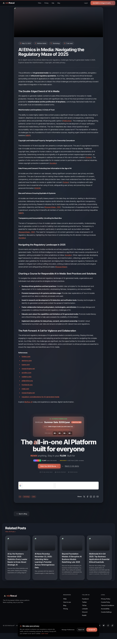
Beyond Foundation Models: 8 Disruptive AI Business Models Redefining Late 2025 (72, 558)
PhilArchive (67, 121)
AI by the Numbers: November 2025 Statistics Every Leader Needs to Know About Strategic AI (17, 559)
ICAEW (37, 188)
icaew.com (26, 365)
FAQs (39, 3)
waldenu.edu (26, 377)
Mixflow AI (28, 402)
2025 (33, 496)
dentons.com (27, 361)
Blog (58, 3)
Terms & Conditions (107, 605)
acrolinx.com (26, 373)
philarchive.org (27, 381)
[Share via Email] (97, 496)
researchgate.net (28, 369)
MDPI (28, 135)
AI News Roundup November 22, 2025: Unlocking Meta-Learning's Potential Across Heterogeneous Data (44, 561)
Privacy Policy (105, 599)
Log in (86, 3)
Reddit (84, 615)
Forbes (88, 157)
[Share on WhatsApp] (94, 496)
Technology (26, 496)
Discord (84, 612)
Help (53, 3)
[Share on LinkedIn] (91, 496)
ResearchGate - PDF (52, 207)
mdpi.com (25, 389)
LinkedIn (85, 609)
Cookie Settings (106, 612)
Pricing (46, 3)
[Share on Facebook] (87, 496)
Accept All (92, 629)
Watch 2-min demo (72, 466)
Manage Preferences (68, 629)
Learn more (44, 633)
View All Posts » (10, 531)
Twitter (84, 602)
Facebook (85, 599)
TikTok (84, 605)
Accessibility (105, 609)
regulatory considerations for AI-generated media (40, 397)
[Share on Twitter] (84, 496)
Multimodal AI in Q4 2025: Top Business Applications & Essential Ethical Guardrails (99, 558)
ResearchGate (61, 267)
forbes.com (26, 356)
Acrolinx (53, 163)
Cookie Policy (105, 602)
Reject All (81, 629)
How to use (67, 602)
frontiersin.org (27, 385)
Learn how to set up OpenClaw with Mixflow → (58, 429)
